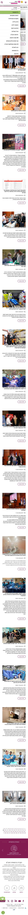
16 (18, 830)
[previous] (25, 850)
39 (14, 833)
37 (18, 833)
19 (12, 830)
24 (24, 831)
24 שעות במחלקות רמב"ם (11, 44)
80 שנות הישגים (14, 37)
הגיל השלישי (15, 31)
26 (19, 831)
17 (16, 830)
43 (5, 833)
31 (9, 831)
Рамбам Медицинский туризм (14, 905)
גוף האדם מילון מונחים (12, 41)
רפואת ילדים (15, 25)
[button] (10, 8)
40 (12, 833)
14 (22, 830)
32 (6, 831)
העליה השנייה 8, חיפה (18, 904)
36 (20, 833)
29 (13, 831)
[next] (3, 850)
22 (5, 830)
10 (8, 828)
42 (7, 833)
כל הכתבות (15, 12)
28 (15, 831)
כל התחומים (15, 50)
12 (4, 828)
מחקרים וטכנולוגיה (13, 18)
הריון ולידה (15, 22)
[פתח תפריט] (25, 2)
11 (6, 828)
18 (14, 830)
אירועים (16, 54)
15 (20, 830)
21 (7, 830)
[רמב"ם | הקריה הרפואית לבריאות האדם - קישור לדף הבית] (14, 2)
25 (22, 831)
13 (25, 830)
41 (9, 833)
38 (16, 833)
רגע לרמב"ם (15, 47)
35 (22, 833)
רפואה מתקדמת (14, 15)
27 (17, 831)
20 (9, 830)
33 (4, 831)
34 (25, 833)
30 (11, 831)
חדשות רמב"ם (14, 34)
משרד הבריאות (9, 904)
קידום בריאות (14, 28)
